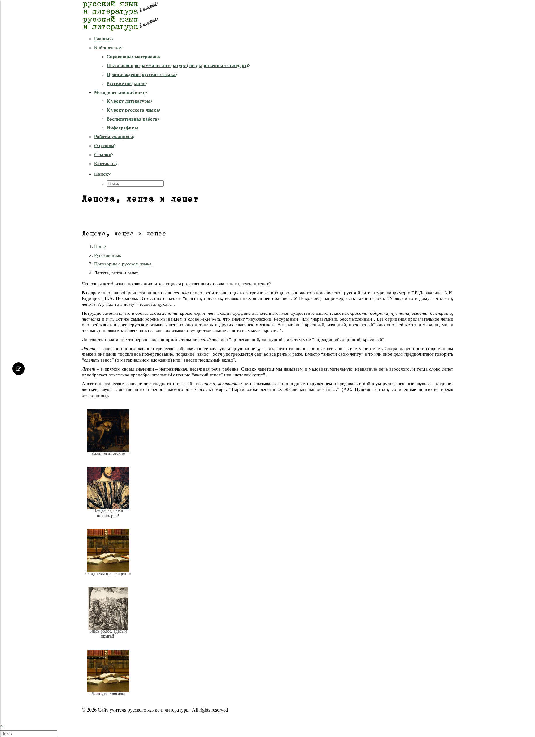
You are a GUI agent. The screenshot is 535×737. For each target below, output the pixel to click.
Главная (103, 38)
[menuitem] (273, 39)
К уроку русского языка (133, 109)
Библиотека (107, 47)
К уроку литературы (128, 101)
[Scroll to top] (5, 724)
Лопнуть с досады (108, 693)
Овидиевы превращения (108, 573)
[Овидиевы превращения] (108, 578)
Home (100, 246)
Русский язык (107, 255)
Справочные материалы (133, 56)
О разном (104, 145)
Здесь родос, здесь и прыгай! (108, 633)
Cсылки (102, 154)
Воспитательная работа (132, 118)
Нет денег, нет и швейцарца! (108, 513)
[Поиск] (29, 733)
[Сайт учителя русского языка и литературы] (267, 15)
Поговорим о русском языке (122, 263)
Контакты (105, 163)
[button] (102, 174)
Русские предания (126, 83)
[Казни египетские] (108, 458)
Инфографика (122, 127)
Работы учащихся (113, 136)
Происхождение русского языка (141, 74)
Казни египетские (108, 453)
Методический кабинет (119, 92)
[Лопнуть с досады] (108, 698)
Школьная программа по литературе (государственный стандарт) (177, 65)
